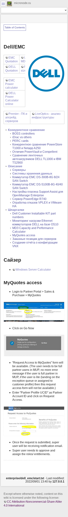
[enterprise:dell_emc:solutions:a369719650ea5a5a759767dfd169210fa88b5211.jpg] (34, 420)
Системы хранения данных (32, 173)
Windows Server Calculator (33, 269)
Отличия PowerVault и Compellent (34, 151)
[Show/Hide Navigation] (3, 3)
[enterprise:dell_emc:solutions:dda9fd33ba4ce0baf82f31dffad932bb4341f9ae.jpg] (34, 345)
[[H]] (9, 3)
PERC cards (20, 140)
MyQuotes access (23, 235)
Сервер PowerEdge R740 (29, 198)
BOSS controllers (23, 133)
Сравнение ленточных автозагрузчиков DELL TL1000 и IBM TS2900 (36, 159)
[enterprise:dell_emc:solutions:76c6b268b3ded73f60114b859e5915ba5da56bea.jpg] (34, 311)
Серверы (19, 169)
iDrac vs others (22, 137)
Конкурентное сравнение (26, 129)
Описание (15, 166)
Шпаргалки (16, 209)
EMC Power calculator (11, 84)
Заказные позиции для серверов (34, 238)
